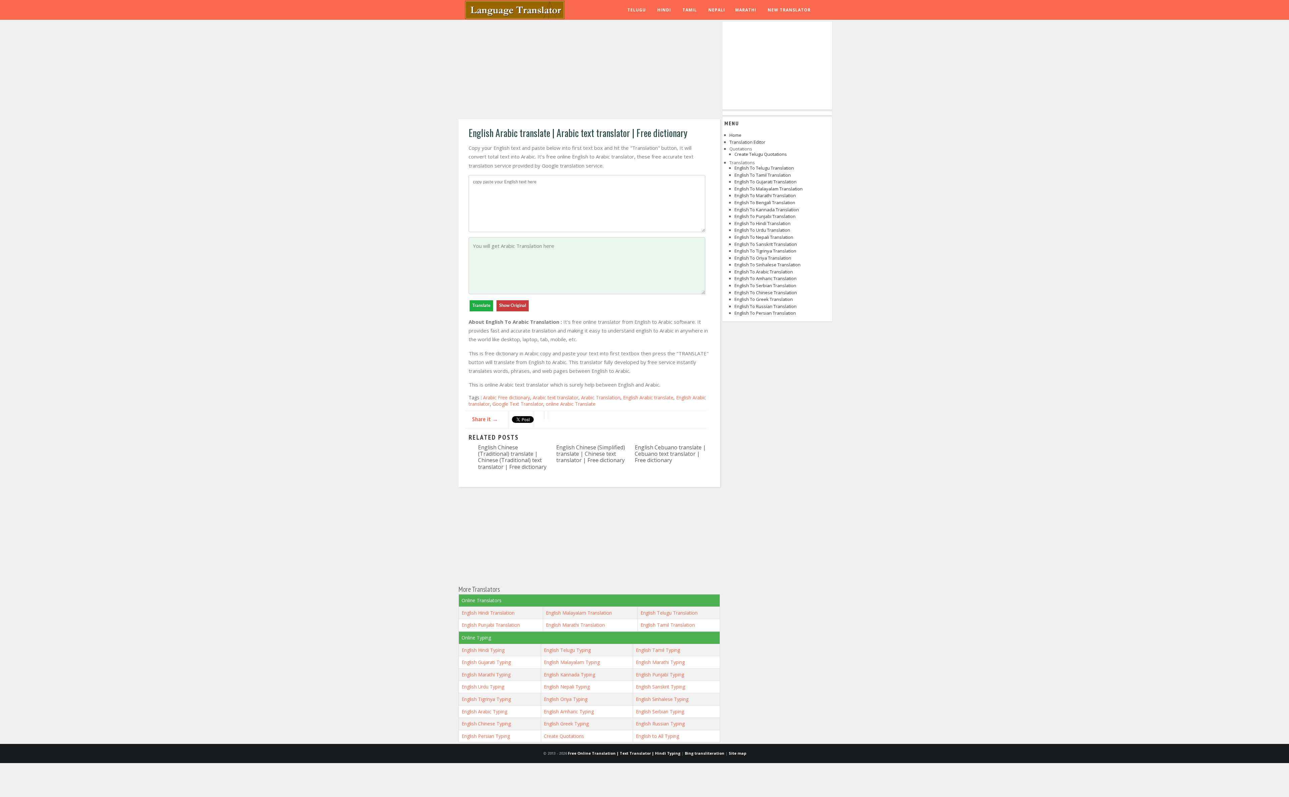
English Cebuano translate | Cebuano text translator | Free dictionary (670, 454)
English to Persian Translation (765, 313)
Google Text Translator (517, 404)
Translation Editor (747, 142)
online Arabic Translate (570, 404)
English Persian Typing (486, 736)
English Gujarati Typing (486, 662)
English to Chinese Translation (765, 293)
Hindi (664, 10)
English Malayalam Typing (572, 662)
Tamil (689, 10)
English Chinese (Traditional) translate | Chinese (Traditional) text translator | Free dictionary (512, 457)
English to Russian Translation (765, 306)
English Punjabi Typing (660, 674)
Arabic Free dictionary (506, 397)
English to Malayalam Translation (768, 189)
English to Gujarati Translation (765, 182)
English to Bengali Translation (764, 203)
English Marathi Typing (660, 662)
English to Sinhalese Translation (767, 265)
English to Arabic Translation (763, 272)
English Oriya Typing (565, 699)
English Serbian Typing (660, 711)
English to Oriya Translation (762, 258)
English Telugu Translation (669, 613)
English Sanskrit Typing (660, 686)
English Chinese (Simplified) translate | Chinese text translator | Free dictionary (590, 454)
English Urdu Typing (483, 686)
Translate (481, 305)
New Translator (789, 10)
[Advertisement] (589, 71)
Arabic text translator (555, 397)
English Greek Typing (566, 723)
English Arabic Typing (484, 711)
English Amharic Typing (569, 711)
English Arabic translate (648, 397)
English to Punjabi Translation (765, 216)
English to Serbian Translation (765, 285)
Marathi (745, 10)
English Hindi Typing (483, 650)
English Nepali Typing (567, 686)
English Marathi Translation (575, 625)
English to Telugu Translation (764, 168)
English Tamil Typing (658, 650)
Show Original (512, 305)
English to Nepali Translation (763, 237)
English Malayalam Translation (579, 613)
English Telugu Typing (567, 650)
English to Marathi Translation (765, 195)
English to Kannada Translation (766, 210)
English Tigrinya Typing (486, 699)
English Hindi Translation (488, 613)
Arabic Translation (600, 397)
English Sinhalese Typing (662, 699)
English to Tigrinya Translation (765, 251)
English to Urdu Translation (762, 230)
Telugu (636, 10)
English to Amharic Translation (765, 278)
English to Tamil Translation (762, 175)
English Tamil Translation (667, 625)
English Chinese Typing (486, 723)
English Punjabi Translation (491, 625)
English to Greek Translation (763, 299)
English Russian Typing (660, 723)
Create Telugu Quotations (760, 154)
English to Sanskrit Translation (765, 244)
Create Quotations (564, 736)
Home (735, 135)
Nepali (716, 10)
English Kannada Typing (569, 674)
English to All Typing (657, 736)
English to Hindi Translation (762, 223)
